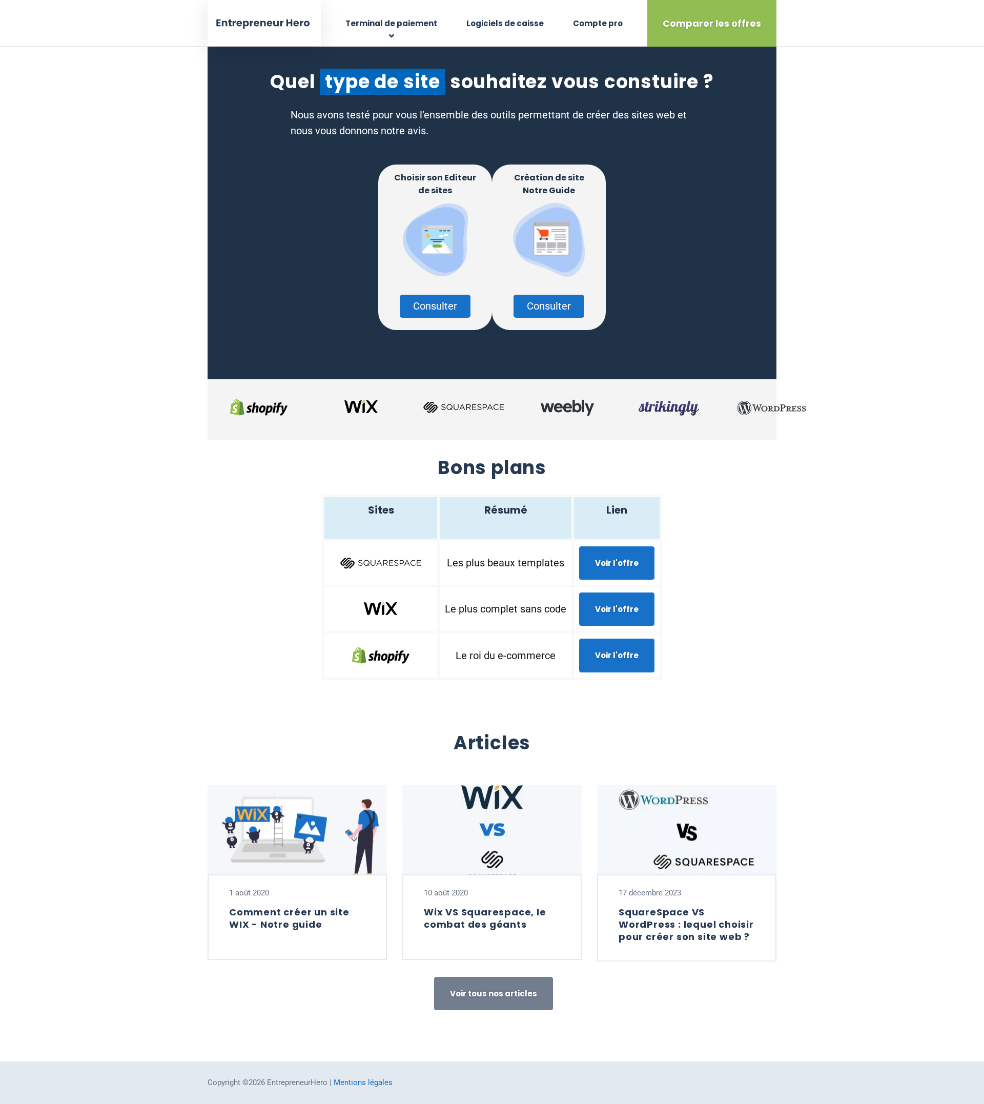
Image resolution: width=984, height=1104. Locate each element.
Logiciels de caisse (505, 23)
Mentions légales (363, 1082)
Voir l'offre (617, 563)
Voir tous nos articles (493, 993)
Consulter (435, 306)
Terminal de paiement (391, 23)
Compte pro (598, 23)
